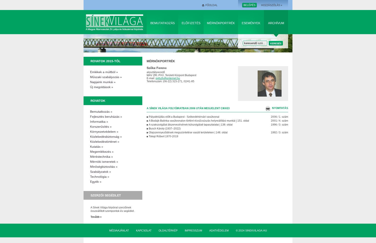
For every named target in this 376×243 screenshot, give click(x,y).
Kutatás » (96, 146)
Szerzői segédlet (106, 195)
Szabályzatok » (100, 171)
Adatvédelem (219, 230)
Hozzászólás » (271, 5)
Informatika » (99, 121)
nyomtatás (280, 108)
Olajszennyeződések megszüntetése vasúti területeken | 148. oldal (188, 132)
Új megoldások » (101, 87)
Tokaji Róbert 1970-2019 (163, 136)
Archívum (276, 23)
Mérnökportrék (221, 23)
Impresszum (193, 230)
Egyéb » (95, 181)
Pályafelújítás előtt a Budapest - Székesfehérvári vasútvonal (184, 116)
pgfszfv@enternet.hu (168, 78)
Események (251, 23)
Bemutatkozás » (101, 111)
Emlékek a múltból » (104, 72)
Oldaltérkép (168, 230)
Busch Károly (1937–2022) (165, 128)
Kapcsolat (143, 230)
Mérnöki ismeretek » (104, 161)
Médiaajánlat (119, 230)
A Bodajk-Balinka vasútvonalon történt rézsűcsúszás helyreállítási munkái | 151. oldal (199, 120)
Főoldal (211, 5)
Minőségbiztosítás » (104, 166)
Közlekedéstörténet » (104, 141)
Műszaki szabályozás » (106, 77)
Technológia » (99, 176)
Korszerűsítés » (101, 126)
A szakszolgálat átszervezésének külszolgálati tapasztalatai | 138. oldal (191, 124)
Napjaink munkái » (103, 82)
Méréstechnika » (101, 156)
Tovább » (96, 216)
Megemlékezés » (102, 151)
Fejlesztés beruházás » (106, 116)
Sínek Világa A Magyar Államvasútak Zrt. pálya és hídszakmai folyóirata (115, 22)
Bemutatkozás (162, 23)
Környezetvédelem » (104, 131)
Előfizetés (191, 23)
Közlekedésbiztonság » (106, 136)
